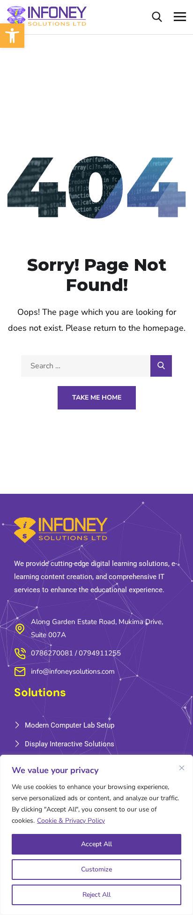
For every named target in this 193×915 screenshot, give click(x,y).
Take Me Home (96, 397)
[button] (12, 35)
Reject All (96, 894)
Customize (96, 869)
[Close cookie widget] (181, 768)
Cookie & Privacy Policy (71, 820)
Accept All (96, 844)
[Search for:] (96, 365)
